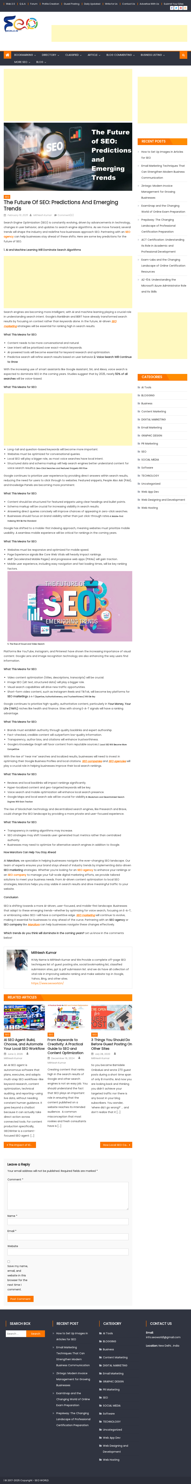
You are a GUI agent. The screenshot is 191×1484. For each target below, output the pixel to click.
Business (146, 403)
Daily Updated (92, 3)
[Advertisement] (119, 33)
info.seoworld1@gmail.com (163, 1337)
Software (147, 468)
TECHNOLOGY (150, 476)
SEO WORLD (42, 1480)
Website (12, 1246)
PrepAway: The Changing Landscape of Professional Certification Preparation (158, 226)
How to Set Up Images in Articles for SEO (162, 155)
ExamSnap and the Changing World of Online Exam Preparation (163, 209)
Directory (49, 55)
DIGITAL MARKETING (153, 419)
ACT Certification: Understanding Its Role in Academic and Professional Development (162, 246)
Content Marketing (153, 411)
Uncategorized (150, 484)
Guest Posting (71, 3)
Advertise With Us (149, 3)
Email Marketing (151, 427)
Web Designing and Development (163, 500)
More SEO (20, 62)
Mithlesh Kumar (42, 215)
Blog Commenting (119, 55)
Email (11, 1231)
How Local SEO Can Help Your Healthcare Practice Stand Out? (117, 1145)
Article (93, 55)
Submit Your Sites (174, 3)
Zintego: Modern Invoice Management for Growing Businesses (158, 192)
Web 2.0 (10, 3)
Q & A (23, 3)
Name (12, 1216)
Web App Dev (150, 492)
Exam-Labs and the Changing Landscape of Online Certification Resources (163, 266)
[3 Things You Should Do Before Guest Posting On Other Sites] (111, 1017)
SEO (7, 196)
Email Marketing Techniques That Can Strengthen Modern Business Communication (163, 172)
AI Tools (146, 387)
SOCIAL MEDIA (150, 459)
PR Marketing (149, 443)
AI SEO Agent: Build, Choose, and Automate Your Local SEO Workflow (24, 1044)
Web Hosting (149, 508)
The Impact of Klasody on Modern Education (22, 1145)
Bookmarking (23, 55)
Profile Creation (50, 3)
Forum (33, 3)
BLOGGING (148, 395)
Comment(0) (66, 215)
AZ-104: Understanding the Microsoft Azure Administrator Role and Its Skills (163, 285)
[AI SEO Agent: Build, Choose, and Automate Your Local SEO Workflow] (24, 1017)
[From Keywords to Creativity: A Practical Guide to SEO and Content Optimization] (68, 1017)
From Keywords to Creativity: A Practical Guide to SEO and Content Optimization (65, 1046)
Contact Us (128, 3)
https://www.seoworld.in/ (47, 983)
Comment (15, 1179)
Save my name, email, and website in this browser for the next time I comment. (17, 1278)
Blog (39, 62)
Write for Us (111, 3)
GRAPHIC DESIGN (151, 435)
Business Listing (151, 55)
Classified (72, 55)
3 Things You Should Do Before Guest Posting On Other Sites (111, 1044)
